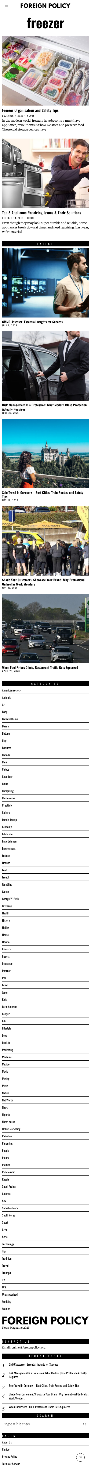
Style (4, 1229)
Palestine (7, 1136)
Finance (6, 862)
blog (4, 740)
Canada (6, 755)
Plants (5, 1157)
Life (4, 1021)
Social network (10, 1208)
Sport (5, 1222)
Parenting (7, 1143)
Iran (4, 978)
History (6, 920)
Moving (6, 1078)
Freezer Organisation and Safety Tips (30, 110)
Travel (5, 1265)
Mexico (6, 1064)
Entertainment (9, 841)
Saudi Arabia (9, 1186)
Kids (4, 999)
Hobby (5, 927)
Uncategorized (10, 1294)
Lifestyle (6, 1028)
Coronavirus (8, 798)
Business (6, 747)
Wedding (6, 1301)
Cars (4, 762)
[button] (84, 1424)
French (5, 877)
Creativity (7, 805)
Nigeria (6, 1114)
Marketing (7, 1049)
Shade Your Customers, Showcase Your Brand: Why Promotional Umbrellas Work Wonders (43, 582)
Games (5, 891)
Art (4, 704)
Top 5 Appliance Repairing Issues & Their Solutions (41, 212)
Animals (6, 697)
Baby (4, 711)
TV (3, 1280)
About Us (7, 1442)
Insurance (7, 963)
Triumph (6, 1272)
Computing (8, 791)
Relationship (8, 1172)
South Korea (8, 1215)
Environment (8, 848)
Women (6, 1308)
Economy (7, 827)
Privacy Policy (9, 1456)
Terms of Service (11, 1463)
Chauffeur (7, 776)
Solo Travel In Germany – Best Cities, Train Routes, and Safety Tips (42, 494)
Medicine (7, 1057)
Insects (6, 956)
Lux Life (6, 1042)
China (5, 783)
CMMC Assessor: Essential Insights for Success (32, 322)
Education (7, 834)
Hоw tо (6, 942)
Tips (4, 1251)
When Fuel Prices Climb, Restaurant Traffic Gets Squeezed (40, 667)
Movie (5, 1071)
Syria (5, 1236)
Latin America (9, 1006)
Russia (5, 1179)
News (5, 1107)
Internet (6, 970)
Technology (8, 1244)
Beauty (5, 726)
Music (5, 1085)
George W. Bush (10, 898)
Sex (4, 1201)
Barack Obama (10, 719)
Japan (5, 992)
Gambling (7, 884)
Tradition (6, 1258)
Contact (6, 1449)
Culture (6, 812)
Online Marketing (11, 1129)
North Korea (8, 1121)
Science (6, 1193)
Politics (6, 1165)
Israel (5, 985)
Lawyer (6, 1014)
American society (11, 690)
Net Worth (7, 1100)
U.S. (4, 1287)
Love (4, 1035)
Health (5, 913)
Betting (6, 733)
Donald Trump (9, 819)
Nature (5, 1093)
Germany (7, 906)
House (30, 115)
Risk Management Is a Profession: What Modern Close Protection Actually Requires (44, 407)
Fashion (6, 855)
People (5, 1150)
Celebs (5, 769)
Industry (6, 949)
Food (4, 870)
